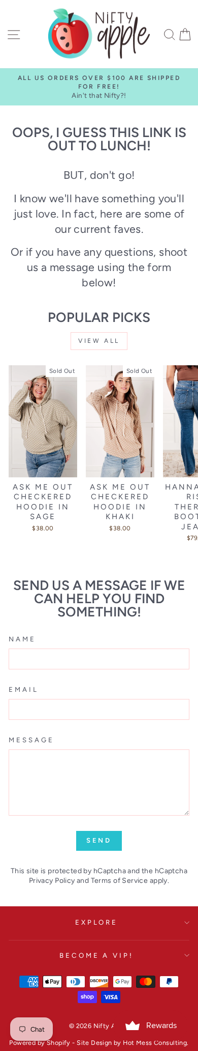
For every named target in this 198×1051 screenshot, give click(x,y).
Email (24, 689)
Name (22, 639)
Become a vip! (96, 955)
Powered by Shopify (39, 1042)
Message (31, 740)
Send (99, 840)
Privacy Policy (52, 880)
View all (99, 340)
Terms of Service (119, 880)
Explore (96, 922)
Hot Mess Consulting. (155, 1042)
